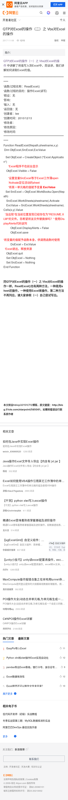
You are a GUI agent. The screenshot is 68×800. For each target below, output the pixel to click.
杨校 (5, 471)
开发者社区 (14, 766)
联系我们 (34, 759)
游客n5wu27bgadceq (13, 490)
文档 (5, 766)
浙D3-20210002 (34, 790)
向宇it (5, 569)
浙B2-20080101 (36, 786)
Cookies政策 (32, 779)
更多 (5, 736)
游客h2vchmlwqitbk (12, 510)
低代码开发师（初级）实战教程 (20, 714)
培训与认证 (36, 766)
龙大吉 (6, 530)
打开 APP (57, 4)
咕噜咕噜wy (8, 608)
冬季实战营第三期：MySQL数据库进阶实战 (26, 720)
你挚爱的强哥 (9, 549)
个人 (62, 20)
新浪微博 (20, 749)
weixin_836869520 (12, 451)
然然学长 (7, 628)
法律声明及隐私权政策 (13, 779)
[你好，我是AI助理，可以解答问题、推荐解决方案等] (48, 12)
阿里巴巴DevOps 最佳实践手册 (20, 727)
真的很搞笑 (8, 589)
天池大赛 (25, 766)
